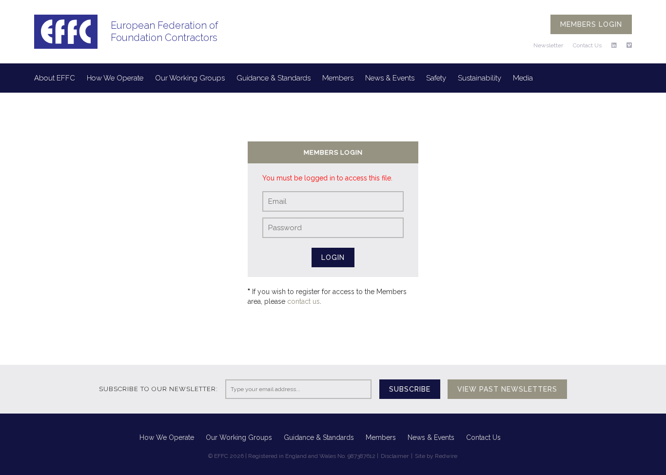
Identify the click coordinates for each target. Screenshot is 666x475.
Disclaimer (395, 456)
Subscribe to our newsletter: (158, 389)
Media (523, 78)
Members (337, 78)
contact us (303, 301)
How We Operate (115, 78)
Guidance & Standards (273, 78)
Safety (436, 78)
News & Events (389, 78)
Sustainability (479, 78)
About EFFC (54, 78)
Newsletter (548, 45)
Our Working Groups (190, 78)
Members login (591, 24)
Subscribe (410, 389)
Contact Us (587, 45)
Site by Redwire (436, 456)
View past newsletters (507, 389)
